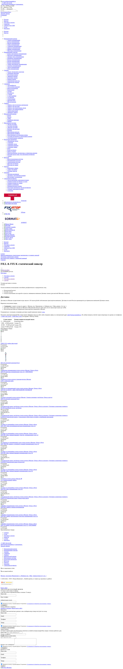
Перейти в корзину (6, 608)
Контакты (7, 28)
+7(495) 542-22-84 (6, 316)
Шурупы (6, 561)
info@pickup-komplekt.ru (8, 4)
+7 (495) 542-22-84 (7, 3)
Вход (9, 12)
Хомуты (6, 562)
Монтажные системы (10, 558)
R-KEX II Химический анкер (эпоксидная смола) (15, 498)
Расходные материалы (10, 559)
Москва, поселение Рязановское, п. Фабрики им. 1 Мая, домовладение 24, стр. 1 (23, 576)
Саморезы (7, 553)
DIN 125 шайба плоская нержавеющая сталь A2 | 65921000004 (18, 525)
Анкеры (6, 552)
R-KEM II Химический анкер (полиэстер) (13, 462)
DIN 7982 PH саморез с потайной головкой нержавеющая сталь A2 (20, 444)
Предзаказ (3, 273)
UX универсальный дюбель (8, 480)
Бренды (6, 21)
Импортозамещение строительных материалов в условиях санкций (20, 255)
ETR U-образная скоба (7, 381)
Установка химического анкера (9, 257)
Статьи (3, 253)
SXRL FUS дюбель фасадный (9, 343)
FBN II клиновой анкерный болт (10, 399)
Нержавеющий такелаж (10, 550)
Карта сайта (4, 588)
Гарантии (6, 24)
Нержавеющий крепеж (10, 549)
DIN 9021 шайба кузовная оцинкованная (12, 507)
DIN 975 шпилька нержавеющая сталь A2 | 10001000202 (17, 372)
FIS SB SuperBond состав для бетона (11, 408)
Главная (6, 532)
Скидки (6, 277)
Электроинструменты (10, 565)
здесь (43, 312)
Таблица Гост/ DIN (9, 25)
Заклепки (6, 564)
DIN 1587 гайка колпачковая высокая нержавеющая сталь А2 (18, 426)
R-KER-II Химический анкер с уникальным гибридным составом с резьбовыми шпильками (27, 417)
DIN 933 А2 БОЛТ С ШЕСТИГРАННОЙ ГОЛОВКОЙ (16, 390)
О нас (5, 27)
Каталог (6, 19)
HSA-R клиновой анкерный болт (10, 363)
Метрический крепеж (10, 556)
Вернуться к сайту (17, 608)
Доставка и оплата (9, 22)
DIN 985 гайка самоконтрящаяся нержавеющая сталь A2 (17, 471)
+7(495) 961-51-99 (16, 316)
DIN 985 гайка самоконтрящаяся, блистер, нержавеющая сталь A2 (19, 435)
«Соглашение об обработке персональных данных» (39, 603)
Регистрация (4, 12)
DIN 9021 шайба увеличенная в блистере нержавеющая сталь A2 (19, 516)
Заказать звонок (5, 13)
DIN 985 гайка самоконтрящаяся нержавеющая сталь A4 (17, 453)
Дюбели (6, 555)
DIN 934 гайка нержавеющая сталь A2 (12, 489)
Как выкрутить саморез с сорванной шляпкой (14, 258)
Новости (6, 537)
